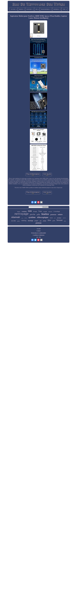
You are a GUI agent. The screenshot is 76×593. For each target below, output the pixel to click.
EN (37, 237)
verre (22, 218)
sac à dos (13, 220)
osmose (64, 218)
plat (40, 220)
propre (36, 220)
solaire (60, 214)
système (32, 217)
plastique (59, 217)
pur (55, 217)
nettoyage (21, 214)
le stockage (57, 211)
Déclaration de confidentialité (38, 233)
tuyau (51, 217)
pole (54, 220)
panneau (53, 214)
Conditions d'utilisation (38, 235)
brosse (60, 220)
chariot (18, 211)
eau (30, 210)
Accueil (38, 228)
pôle (38, 214)
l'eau (40, 211)
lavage (35, 211)
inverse (26, 217)
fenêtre (45, 214)
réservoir (15, 217)
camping (24, 211)
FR (40, 237)
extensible (45, 211)
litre (49, 220)
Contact (39, 230)
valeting (23, 220)
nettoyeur (50, 211)
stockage (30, 220)
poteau (38, 223)
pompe (44, 220)
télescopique (42, 217)
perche (32, 214)
